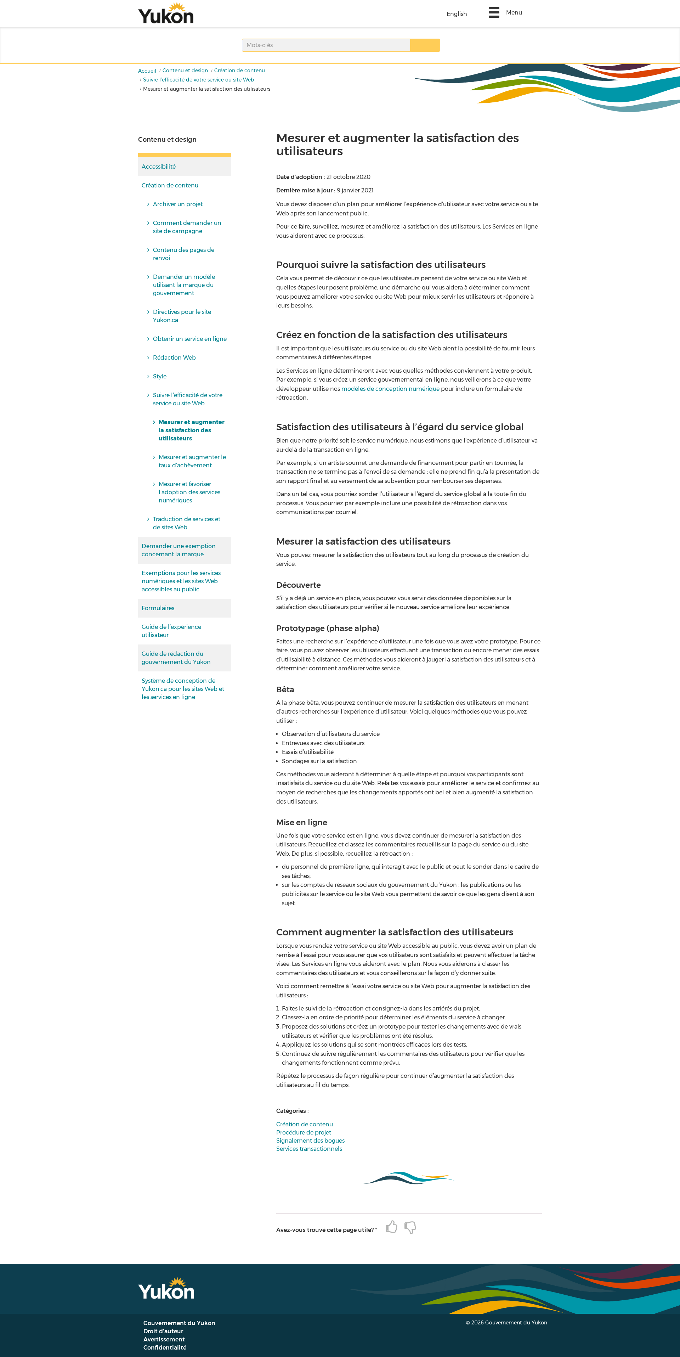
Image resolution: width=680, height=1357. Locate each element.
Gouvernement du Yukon (179, 1323)
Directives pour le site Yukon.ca (182, 316)
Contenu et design (185, 70)
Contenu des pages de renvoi (183, 254)
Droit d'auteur (163, 1331)
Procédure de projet (303, 1132)
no (406, 1227)
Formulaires (158, 608)
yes (388, 1227)
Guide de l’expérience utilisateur (171, 631)
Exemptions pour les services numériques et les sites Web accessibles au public (181, 581)
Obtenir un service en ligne (190, 339)
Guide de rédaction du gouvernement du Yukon (176, 658)
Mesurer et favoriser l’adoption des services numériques (189, 492)
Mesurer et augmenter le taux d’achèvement (192, 461)
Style (159, 376)
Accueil (147, 71)
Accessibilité (159, 166)
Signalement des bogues (310, 1140)
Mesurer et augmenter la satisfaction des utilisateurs (192, 430)
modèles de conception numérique (390, 388)
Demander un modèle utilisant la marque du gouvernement (184, 285)
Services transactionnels (309, 1148)
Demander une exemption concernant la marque (179, 550)
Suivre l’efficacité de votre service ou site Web (198, 80)
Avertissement (164, 1339)
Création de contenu (239, 70)
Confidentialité (164, 1347)
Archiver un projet (178, 204)
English (457, 14)
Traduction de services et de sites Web (186, 523)
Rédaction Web (174, 357)
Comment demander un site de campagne (187, 227)
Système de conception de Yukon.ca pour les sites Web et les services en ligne (183, 688)
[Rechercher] (425, 45)
